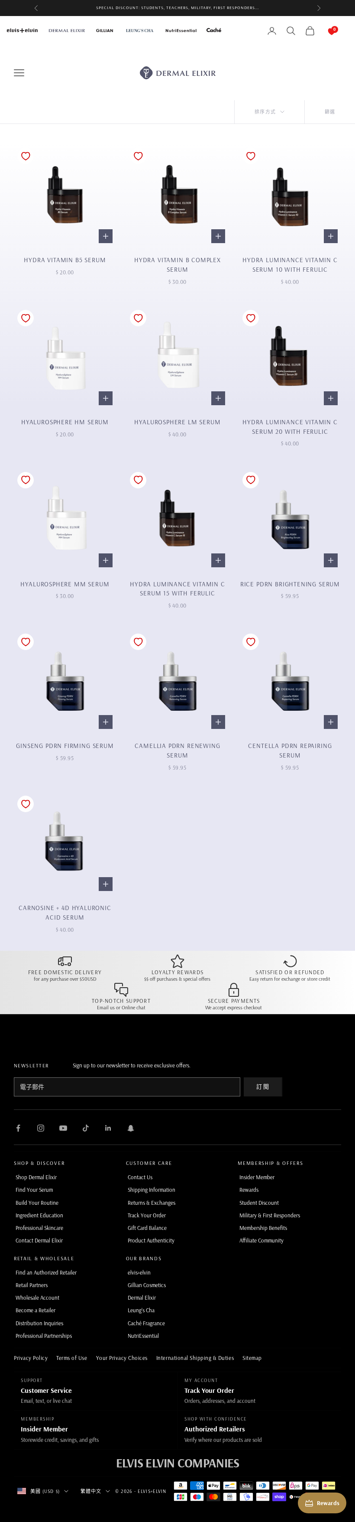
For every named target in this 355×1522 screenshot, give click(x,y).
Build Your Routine (37, 1202)
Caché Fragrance (146, 1323)
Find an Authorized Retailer (46, 1272)
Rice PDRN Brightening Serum (290, 584)
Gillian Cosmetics (147, 1284)
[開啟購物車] (323, 30)
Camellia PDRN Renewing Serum (177, 750)
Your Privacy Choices (122, 1357)
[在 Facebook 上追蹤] (18, 1128)
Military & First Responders (269, 1215)
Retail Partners (32, 1284)
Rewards (248, 1189)
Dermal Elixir (142, 1297)
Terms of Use (71, 1357)
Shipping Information (151, 1189)
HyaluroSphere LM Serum (177, 422)
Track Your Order (147, 1215)
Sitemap (252, 1357)
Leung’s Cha (141, 1310)
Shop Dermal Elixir (36, 1177)
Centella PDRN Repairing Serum (290, 750)
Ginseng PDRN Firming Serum (64, 745)
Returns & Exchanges (151, 1202)
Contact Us (140, 1177)
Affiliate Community (261, 1240)
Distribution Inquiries (39, 1323)
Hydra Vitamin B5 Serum (65, 260)
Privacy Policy (31, 1357)
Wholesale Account (37, 1297)
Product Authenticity (151, 1240)
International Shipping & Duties (195, 1357)
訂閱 (263, 1086)
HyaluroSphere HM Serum (65, 422)
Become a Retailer (35, 1310)
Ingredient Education (39, 1215)
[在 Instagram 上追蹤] (40, 1128)
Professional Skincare (39, 1227)
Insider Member (256, 1177)
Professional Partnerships (44, 1335)
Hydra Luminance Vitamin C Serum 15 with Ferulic (177, 589)
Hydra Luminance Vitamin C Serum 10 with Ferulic (290, 264)
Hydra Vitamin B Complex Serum (177, 264)
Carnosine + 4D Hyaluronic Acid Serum (65, 912)
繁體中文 (91, 1491)
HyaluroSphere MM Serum (64, 584)
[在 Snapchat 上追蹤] (130, 1128)
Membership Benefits (263, 1227)
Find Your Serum (34, 1189)
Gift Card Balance (147, 1227)
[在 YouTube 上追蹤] (63, 1128)
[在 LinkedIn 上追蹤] (108, 1128)
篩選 (330, 112)
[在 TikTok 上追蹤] (85, 1128)
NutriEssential (143, 1335)
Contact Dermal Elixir (39, 1240)
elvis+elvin (139, 1272)
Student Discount (259, 1202)
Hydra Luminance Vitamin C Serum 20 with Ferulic (290, 427)
